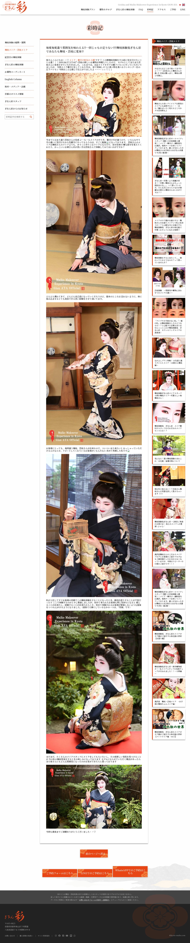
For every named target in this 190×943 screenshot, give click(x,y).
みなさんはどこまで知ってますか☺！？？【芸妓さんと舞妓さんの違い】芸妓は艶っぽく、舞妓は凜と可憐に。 (168, 72)
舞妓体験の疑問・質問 (15, 42)
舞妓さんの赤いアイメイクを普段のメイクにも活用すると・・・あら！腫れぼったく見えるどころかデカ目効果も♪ (169, 107)
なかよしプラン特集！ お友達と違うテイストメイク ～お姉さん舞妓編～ (168, 362)
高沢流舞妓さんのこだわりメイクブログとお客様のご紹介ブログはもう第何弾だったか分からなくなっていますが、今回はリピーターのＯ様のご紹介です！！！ (169, 559)
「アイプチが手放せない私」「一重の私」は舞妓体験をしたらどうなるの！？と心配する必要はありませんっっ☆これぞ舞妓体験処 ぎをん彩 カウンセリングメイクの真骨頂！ (169, 327)
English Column (13, 79)
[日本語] (180, 4)
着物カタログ (105, 9)
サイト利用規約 (44, 936)
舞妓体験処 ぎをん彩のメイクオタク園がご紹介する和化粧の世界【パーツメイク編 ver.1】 (168, 734)
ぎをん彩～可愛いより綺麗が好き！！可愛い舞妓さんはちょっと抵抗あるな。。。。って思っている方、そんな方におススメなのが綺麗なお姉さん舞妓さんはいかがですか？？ (168, 186)
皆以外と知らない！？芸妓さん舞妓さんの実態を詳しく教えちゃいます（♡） (168, 491)
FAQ (141, 9)
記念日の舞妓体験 (13, 57)
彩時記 (150, 9)
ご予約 (173, 9)
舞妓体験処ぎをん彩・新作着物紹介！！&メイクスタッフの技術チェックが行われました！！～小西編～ (169, 670)
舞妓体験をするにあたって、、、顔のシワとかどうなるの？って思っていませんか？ (168, 260)
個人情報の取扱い (26, 936)
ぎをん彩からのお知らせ (16, 108)
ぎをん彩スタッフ (13, 101)
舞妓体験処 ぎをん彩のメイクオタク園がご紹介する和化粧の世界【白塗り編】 (168, 636)
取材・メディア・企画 (15, 86)
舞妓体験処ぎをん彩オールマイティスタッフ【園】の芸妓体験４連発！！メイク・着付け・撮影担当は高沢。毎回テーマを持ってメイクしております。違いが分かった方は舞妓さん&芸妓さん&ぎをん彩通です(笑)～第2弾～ (169, 598)
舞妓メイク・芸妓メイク (16, 49)
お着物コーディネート (15, 71)
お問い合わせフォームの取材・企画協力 (94, 900)
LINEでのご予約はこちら (95, 873)
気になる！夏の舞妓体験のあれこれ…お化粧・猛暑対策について (168, 459)
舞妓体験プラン (88, 9)
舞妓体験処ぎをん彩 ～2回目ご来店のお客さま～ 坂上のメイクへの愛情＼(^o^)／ (169, 524)
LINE (182, 9)
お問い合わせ (10, 936)
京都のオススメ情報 (14, 93)
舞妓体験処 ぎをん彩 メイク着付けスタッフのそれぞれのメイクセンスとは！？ (168, 428)
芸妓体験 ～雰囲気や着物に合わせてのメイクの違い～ (168, 291)
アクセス (161, 9)
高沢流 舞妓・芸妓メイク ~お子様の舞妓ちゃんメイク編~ (169, 702)
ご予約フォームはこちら (59, 873)
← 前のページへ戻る (94, 853)
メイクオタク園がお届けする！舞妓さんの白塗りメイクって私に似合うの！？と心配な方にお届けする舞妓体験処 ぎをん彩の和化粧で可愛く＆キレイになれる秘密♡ (169, 225)
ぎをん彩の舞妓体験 (125, 9)
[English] (183, 4)
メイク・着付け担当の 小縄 (82, 60)
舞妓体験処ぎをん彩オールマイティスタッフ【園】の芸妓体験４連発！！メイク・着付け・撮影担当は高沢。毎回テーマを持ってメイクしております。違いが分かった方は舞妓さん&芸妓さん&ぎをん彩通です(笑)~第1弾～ (169, 145)
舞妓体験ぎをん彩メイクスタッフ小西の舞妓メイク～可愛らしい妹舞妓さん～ (168, 395)
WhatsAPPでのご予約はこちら (130, 871)
